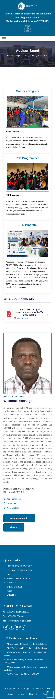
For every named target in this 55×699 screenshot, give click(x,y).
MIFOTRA (11, 595)
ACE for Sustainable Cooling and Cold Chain (26, 648)
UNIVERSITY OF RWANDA (19, 566)
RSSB (9, 591)
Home (10, 55)
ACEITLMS (44, 688)
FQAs (45, 694)
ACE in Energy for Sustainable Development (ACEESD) (25, 668)
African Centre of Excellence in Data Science (26, 644)
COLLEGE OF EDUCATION (19, 570)
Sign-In (21, 694)
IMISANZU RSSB (14, 587)
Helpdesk (33, 694)
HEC (8, 574)
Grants (13, 527)
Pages (18, 55)
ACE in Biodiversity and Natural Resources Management (24, 661)
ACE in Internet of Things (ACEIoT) (22, 674)
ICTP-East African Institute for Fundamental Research (25, 654)
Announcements (19, 518)
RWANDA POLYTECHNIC (18, 578)
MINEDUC (11, 582)
